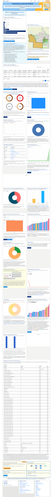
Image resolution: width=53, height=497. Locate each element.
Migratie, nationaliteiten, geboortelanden (25, 490)
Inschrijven (5, 475)
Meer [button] (43, 1)
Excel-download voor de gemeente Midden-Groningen (15, 85)
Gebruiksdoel (25, 70)
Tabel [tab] (8, 19)
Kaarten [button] (39, 1)
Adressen (21, 482)
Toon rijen (6, 79)
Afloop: (28, 273)
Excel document (7, 282)
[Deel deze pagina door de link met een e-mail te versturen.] (31, 466)
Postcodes (21, 483)
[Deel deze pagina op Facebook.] (36, 466)
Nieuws (36, 484)
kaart (11, 37)
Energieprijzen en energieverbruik (24, 489)
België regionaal (27, 485)
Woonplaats (19, 70)
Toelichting (29, 117)
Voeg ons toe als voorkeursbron (32, 475)
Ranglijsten (37, 485)
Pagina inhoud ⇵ (23, 9)
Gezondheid (21, 488)
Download (47, 1)
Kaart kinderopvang (38, 488)
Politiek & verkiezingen (23, 492)
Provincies (21, 484)
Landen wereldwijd (22, 485)
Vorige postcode (30, 59)
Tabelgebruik (15, 89)
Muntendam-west (13, 151)
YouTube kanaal (37, 495)
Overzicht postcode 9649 (7, 41)
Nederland (37, 57)
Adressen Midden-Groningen (8, 89)
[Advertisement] (38, 18)
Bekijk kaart (46, 9)
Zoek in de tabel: (39, 67)
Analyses (36, 482)
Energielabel (44, 70)
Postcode (15, 70)
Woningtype (34, 70)
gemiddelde (30, 243)
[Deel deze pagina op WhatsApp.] (45, 466)
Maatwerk (36, 494)
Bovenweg (20, 12)
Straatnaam (5, 70)
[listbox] (31, 273)
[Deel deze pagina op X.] (36, 468)
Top (44, 478)
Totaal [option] (30, 273)
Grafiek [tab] (5, 19)
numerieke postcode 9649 (36, 51)
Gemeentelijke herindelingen (39, 483)
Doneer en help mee (7, 468)
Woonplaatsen (25, 483)
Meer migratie (10, 239)
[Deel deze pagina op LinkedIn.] (41, 466)
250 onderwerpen (8, 38)
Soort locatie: (29, 302)
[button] (14, 17)
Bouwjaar (39, 70)
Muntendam (12, 154)
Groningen (12, 157)
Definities (13, 41)
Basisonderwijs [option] (33, 302)
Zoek (31, 1)
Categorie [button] (5, 364)
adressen (7, 39)
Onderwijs (21, 491)
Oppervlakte (30, 70)
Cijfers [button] (35, 1)
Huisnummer (11, 70)
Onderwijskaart (37, 489)
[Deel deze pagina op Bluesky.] (41, 468)
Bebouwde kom (48, 70)
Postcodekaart (37, 490)
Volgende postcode (36, 59)
